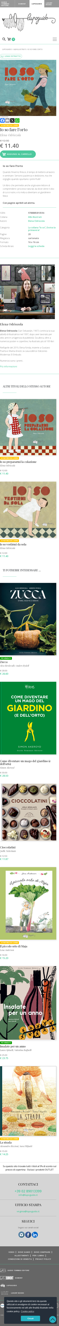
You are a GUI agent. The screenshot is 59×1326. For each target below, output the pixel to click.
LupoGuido (7, 49)
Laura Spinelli (6, 1050)
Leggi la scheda (36, 246)
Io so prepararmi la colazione (18, 462)
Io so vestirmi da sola (13, 544)
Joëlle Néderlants (8, 851)
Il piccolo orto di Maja (13, 946)
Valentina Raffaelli (23, 1050)
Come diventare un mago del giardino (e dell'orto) (25, 762)
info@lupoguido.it (28, 1194)
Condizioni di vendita (20, 1259)
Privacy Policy (43, 1259)
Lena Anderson (7, 950)
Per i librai (38, 1255)
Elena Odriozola (10, 135)
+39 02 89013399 (28, 1191)
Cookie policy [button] (27, 1311)
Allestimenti (22, 1255)
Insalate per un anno (13, 1046)
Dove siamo (24, 1252)
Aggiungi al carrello (19, 154)
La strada (6, 1142)
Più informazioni (8, 366)
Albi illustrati (19, 49)
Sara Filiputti (26, 1146)
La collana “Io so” (37, 227)
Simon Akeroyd (7, 767)
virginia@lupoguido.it (28, 1211)
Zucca (4, 662)
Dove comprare (42, 1252)
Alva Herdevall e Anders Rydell (14, 665)
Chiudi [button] (30, 1318)
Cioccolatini (8, 847)
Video (11, 1252)
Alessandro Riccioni (9, 1146)
